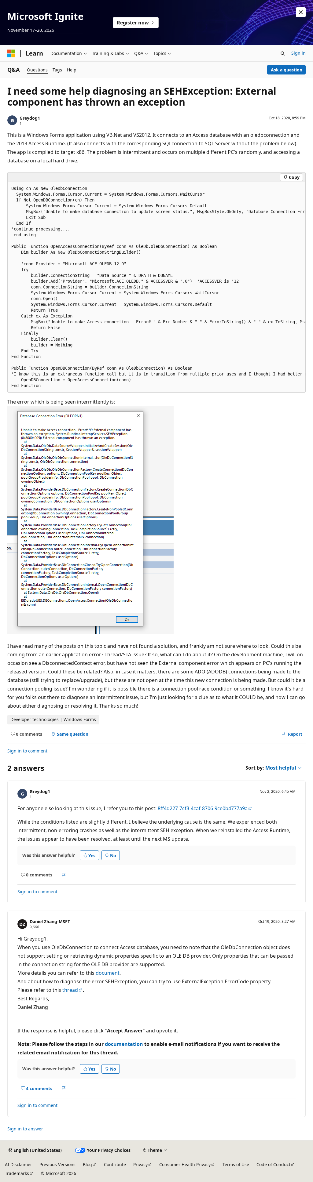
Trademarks (17, 1173)
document (108, 973)
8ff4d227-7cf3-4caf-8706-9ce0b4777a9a (203, 808)
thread (70, 990)
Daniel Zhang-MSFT (50, 921)
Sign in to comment (27, 751)
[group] (156, 287)
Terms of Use (236, 1164)
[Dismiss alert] (301, 12)
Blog (87, 1164)
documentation (124, 1044)
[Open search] (283, 53)
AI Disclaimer (18, 1164)
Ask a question (286, 70)
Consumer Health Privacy (185, 1164)
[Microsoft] (11, 53)
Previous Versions (57, 1164)
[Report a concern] (63, 875)
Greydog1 (30, 118)
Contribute (115, 1164)
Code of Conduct (273, 1164)
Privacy (140, 1164)
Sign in (298, 53)
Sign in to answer (25, 1129)
